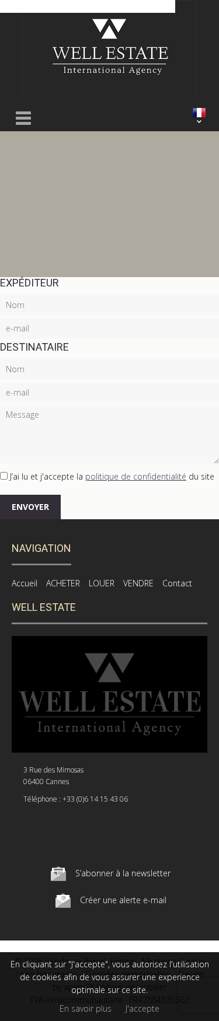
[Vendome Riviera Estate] (109, 96)
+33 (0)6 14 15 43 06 (95, 799)
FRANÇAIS (199, 112)
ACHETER (63, 583)
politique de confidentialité (135, 476)
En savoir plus (86, 1008)
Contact (177, 583)
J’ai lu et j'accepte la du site (112, 476)
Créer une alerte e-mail (123, 899)
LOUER (101, 583)
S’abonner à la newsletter (123, 873)
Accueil (24, 583)
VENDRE (138, 583)
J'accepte (142, 1008)
